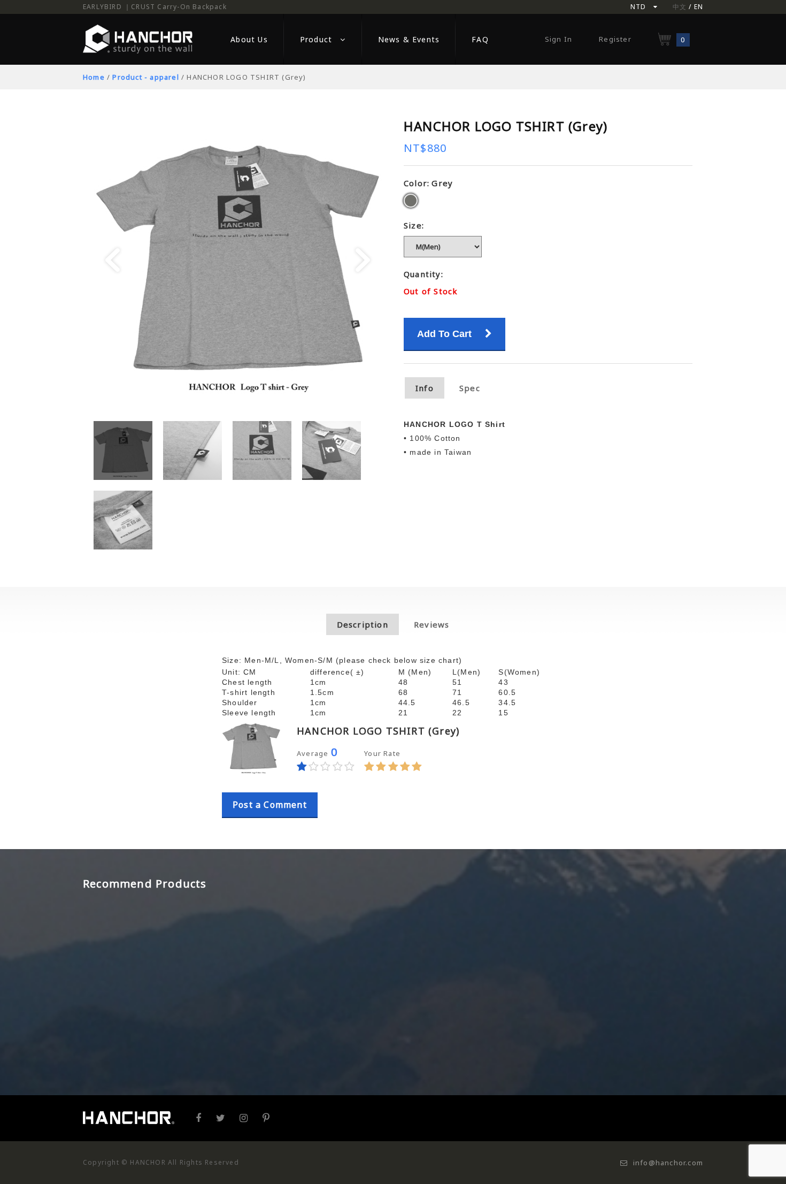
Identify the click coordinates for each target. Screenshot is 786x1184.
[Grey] (411, 201)
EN (698, 6)
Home (94, 77)
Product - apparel (145, 77)
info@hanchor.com (668, 1162)
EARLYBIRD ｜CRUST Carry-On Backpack (155, 6)
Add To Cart (445, 334)
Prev (113, 260)
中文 (680, 6)
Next (363, 260)
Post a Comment (270, 805)
